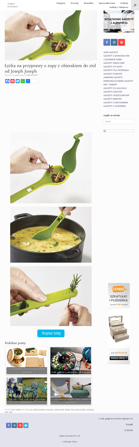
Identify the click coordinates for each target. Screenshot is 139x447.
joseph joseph (59, 409)
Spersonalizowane (107, 3)
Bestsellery (89, 3)
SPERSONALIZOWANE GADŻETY (118, 81)
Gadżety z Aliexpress (118, 7)
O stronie (128, 430)
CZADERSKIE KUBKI (112, 59)
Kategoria (61, 3)
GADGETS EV (32, 75)
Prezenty (74, 3)
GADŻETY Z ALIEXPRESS (114, 106)
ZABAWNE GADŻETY (113, 77)
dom (13, 409)
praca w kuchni (80, 409)
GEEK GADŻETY (110, 52)
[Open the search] (135, 5)
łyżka (73, 409)
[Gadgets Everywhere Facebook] (106, 42)
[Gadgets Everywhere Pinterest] (121, 42)
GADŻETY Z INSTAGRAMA (115, 102)
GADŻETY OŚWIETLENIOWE (116, 95)
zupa (10, 412)
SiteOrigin (67, 442)
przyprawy (90, 409)
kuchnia (18, 409)
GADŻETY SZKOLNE (112, 92)
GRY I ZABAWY (110, 84)
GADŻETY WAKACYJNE (114, 63)
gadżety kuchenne (39, 409)
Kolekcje (124, 3)
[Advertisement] (51, 105)
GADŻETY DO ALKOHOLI (115, 88)
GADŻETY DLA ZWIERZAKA (116, 70)
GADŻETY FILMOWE (112, 74)
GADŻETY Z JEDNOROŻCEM (116, 56)
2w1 (30, 409)
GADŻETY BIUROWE (112, 99)
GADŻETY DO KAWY (112, 67)
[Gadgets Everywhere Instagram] (114, 42)
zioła (6, 412)
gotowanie (49, 409)
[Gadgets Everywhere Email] (25, 425)
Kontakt (129, 424)
